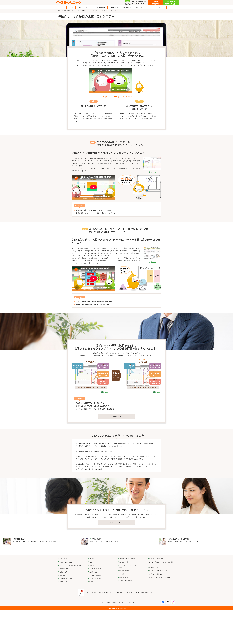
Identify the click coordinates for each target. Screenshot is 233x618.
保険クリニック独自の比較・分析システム (72, 565)
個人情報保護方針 (111, 602)
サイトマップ (130, 602)
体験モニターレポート (125, 580)
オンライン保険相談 (95, 578)
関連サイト (139, 7)
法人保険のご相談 (124, 570)
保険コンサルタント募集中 (127, 559)
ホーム (71, 7)
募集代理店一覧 (123, 577)
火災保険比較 (93, 572)
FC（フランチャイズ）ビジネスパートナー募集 (131, 566)
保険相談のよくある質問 (67, 578)
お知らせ (92, 562)
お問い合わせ (93, 565)
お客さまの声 (127, 7)
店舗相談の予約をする (155, 3)
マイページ (155, 7)
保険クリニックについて (85, 7)
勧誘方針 (121, 602)
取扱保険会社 (101, 7)
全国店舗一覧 (63, 559)
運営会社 (122, 574)
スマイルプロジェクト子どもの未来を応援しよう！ (161, 563)
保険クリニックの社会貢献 (157, 559)
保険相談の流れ (64, 568)
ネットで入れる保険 (95, 568)
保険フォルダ (63, 582)
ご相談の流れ (114, 7)
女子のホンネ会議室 (95, 575)
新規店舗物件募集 (124, 562)
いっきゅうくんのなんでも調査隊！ (159, 570)
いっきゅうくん (153, 567)
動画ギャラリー (93, 582)
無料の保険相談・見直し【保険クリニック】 (69, 11)
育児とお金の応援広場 (155, 574)
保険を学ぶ (63, 575)
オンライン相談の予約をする (171, 3)
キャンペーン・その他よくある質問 (159, 577)
